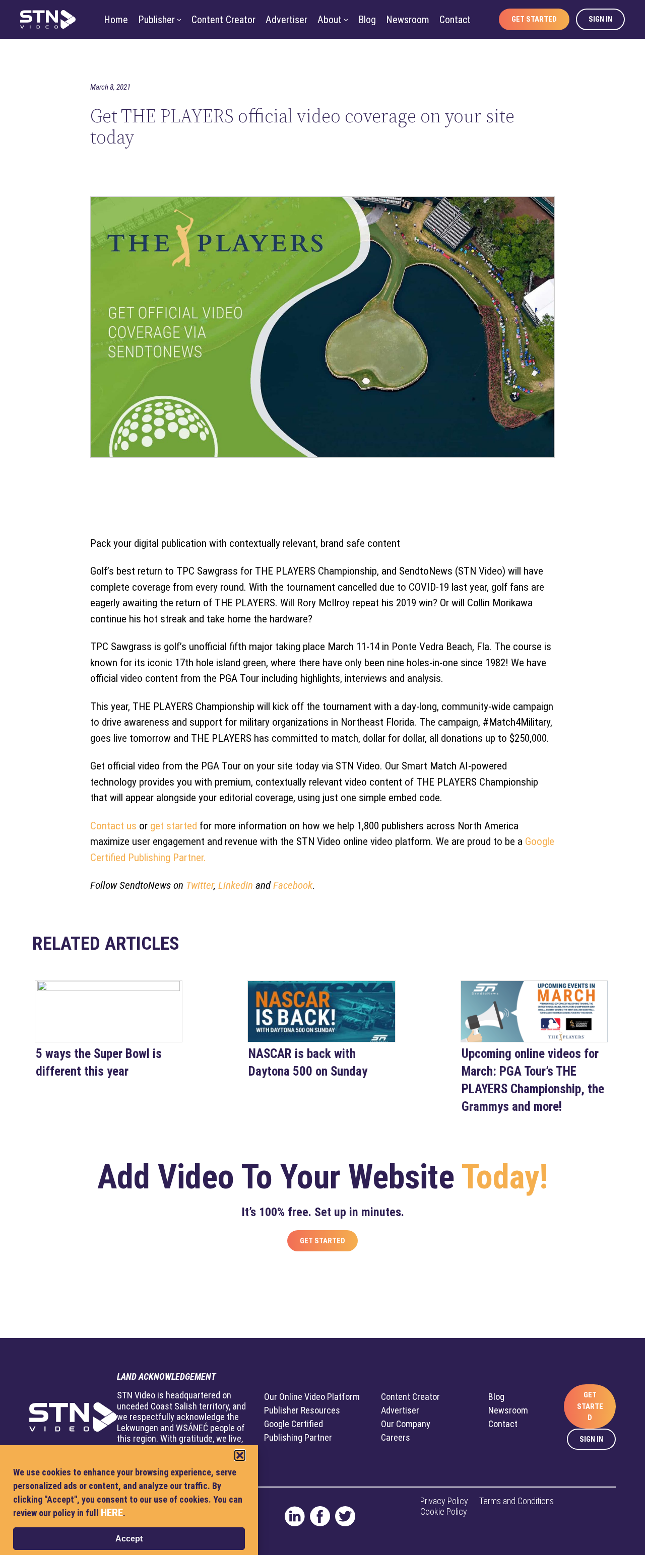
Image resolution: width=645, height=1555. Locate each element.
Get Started (322, 1240)
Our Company (405, 1424)
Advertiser (400, 1410)
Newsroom (508, 1410)
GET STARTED (590, 1406)
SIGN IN (591, 1439)
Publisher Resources (302, 1410)
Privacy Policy (444, 1501)
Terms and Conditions (516, 1501)
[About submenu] (346, 19)
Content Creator (410, 1396)
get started (173, 826)
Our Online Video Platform (312, 1396)
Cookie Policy (443, 1511)
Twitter (200, 885)
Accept (129, 1538)
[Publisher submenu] (179, 19)
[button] (240, 1455)
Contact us (113, 826)
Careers (395, 1437)
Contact (503, 1424)
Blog (496, 1396)
